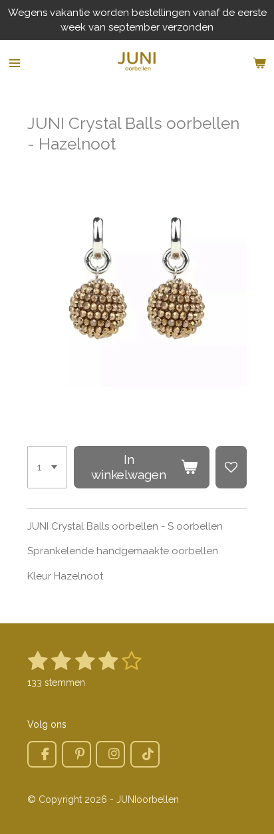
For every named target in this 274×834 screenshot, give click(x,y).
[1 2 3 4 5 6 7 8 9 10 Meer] (47, 467)
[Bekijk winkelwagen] (259, 63)
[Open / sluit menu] (14, 63)
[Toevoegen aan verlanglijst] (231, 467)
